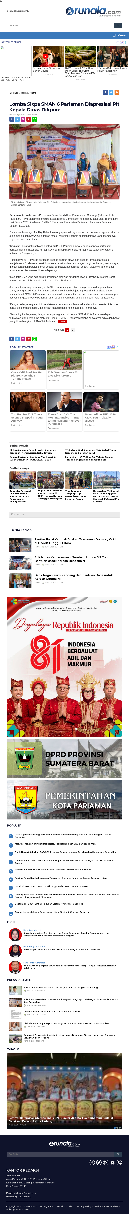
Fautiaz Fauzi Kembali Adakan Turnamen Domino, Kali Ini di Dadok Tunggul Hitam (61, 878)
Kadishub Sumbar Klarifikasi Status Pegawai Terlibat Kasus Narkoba (53, 869)
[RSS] (117, 92)
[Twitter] (111, 92)
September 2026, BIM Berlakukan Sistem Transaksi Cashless (49, 904)
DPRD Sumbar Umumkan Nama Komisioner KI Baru (52, 1011)
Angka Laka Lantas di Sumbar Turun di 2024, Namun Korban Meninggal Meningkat (49, 494)
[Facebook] (105, 92)
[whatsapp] (34, 119)
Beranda (13, 93)
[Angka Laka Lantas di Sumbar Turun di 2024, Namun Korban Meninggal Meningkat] (50, 480)
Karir (26, 1209)
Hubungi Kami (13, 1209)
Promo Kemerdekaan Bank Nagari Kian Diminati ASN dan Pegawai (52, 912)
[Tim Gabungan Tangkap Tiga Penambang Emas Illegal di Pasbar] (78, 480)
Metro (33, 93)
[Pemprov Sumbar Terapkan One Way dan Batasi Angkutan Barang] (15, 990)
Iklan (70, 1206)
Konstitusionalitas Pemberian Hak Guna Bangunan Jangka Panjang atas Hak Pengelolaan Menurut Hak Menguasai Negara (66, 934)
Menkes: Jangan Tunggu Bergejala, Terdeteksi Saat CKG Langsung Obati (56, 843)
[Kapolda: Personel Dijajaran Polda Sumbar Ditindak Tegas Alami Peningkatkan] (22, 480)
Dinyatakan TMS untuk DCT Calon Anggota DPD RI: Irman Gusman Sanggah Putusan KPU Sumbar (106, 496)
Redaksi (61, 1206)
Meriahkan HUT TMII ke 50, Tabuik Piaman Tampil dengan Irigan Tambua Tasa (89, 458)
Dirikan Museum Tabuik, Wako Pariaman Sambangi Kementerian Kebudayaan (32, 451)
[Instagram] (23, 119)
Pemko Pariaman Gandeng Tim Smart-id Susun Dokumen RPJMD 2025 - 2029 (32, 458)
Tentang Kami (45, 1206)
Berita (24, 93)
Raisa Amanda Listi (32, 930)
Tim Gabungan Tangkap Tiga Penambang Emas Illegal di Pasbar (75, 495)
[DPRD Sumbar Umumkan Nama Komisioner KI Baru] (15, 1014)
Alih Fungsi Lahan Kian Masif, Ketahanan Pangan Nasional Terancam (62, 949)
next (62, 321)
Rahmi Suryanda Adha (34, 946)
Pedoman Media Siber (106, 1206)
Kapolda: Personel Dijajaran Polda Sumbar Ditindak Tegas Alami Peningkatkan (20, 496)
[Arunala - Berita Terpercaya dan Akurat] (93, 11)
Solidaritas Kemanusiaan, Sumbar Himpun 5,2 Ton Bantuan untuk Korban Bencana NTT (71, 559)
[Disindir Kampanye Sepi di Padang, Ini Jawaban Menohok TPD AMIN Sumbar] (15, 1026)
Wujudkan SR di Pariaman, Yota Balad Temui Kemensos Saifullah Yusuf (90, 451)
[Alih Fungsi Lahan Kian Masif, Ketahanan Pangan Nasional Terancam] (15, 951)
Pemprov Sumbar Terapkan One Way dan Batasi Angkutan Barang (60, 987)
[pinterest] (28, 119)
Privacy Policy (84, 1206)
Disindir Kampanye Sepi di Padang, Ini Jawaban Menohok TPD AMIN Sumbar (66, 1023)
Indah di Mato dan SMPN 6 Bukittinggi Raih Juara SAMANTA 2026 (51, 886)
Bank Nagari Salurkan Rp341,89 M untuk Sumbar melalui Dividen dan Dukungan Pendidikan (66, 852)
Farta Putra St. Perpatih (34, 963)
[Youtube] (112, 1163)
